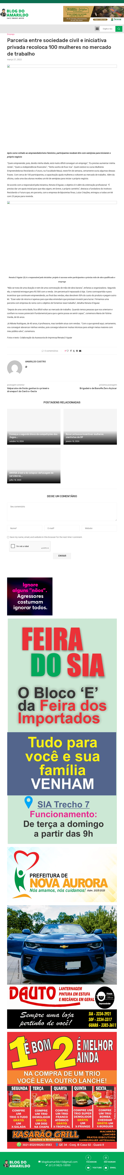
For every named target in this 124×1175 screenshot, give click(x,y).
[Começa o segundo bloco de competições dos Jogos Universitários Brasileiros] (33, 426)
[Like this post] (68, 351)
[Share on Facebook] (71, 351)
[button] (97, 28)
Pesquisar (118, 29)
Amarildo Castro (35, 361)
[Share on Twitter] (74, 351)
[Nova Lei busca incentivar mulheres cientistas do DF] (90, 426)
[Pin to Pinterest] (77, 351)
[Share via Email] (80, 351)
